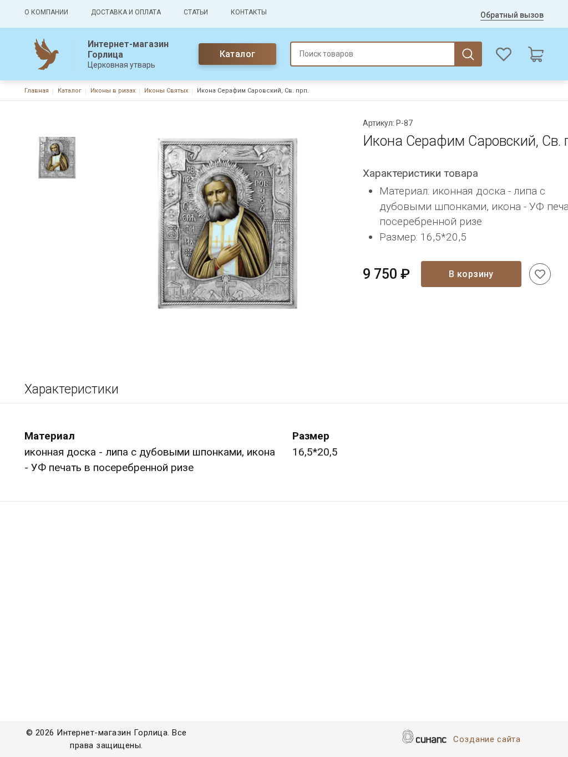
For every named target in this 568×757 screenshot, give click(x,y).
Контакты (249, 12)
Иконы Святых (166, 90)
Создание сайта (487, 739)
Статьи (196, 12)
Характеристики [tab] (71, 389)
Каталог (238, 54)
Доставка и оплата (126, 12)
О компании (46, 12)
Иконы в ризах (112, 90)
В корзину (471, 274)
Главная (36, 90)
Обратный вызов (512, 15)
